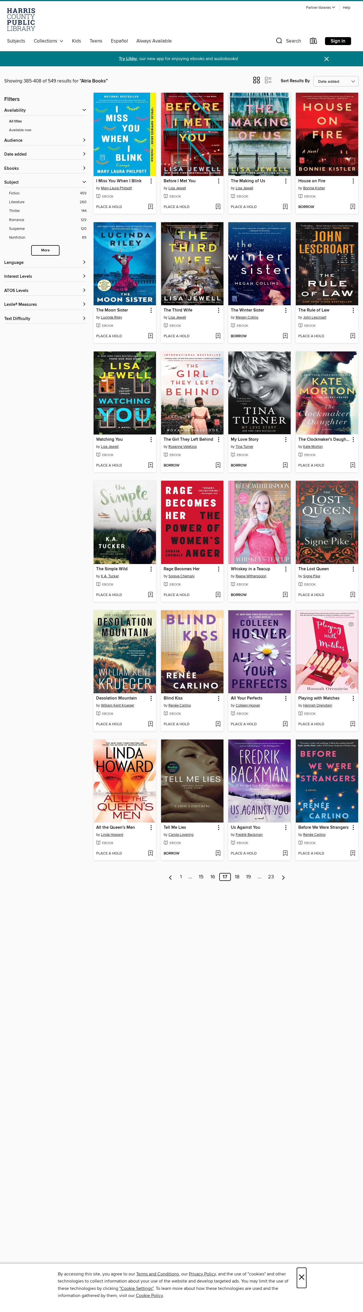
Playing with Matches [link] (318, 698)
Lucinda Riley (111, 317)
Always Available (154, 41)
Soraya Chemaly (181, 576)
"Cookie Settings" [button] (136, 1288)
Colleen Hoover (248, 705)
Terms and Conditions (157, 1274)
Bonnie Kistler (314, 188)
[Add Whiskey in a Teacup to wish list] (285, 595)
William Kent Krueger (117, 705)
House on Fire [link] (311, 181)
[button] (320, 8)
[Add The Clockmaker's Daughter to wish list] (352, 465)
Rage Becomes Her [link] (182, 569)
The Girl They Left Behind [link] (188, 439)
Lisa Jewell (177, 188)
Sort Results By (295, 81)
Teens (96, 41)
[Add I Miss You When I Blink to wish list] (150, 207)
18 (237, 877)
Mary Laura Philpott (116, 188)
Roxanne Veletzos (182, 446)
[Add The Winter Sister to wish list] (285, 336)
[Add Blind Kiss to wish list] (217, 724)
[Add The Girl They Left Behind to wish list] (217, 465)
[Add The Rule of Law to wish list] (352, 336)
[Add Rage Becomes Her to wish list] (217, 595)
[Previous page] (170, 877)
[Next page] (283, 877)
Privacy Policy (202, 1274)
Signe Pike (311, 576)
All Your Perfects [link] (246, 698)
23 (271, 877)
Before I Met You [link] (180, 181)
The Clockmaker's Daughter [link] (324, 439)
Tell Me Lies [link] (175, 827)
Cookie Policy (149, 1295)
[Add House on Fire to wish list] (352, 207)
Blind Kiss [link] (173, 698)
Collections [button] (47, 41)
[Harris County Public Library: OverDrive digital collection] (21, 19)
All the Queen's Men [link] (115, 827)
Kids (76, 41)
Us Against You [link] (245, 827)
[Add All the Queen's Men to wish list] (150, 853)
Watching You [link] (109, 439)
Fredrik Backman (249, 834)
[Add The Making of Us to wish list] (285, 207)
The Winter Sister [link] (247, 310)
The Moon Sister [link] (112, 310)
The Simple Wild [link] (112, 569)
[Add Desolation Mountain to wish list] (150, 724)
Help (346, 8)
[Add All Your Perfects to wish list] (285, 724)
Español (119, 41)
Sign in (338, 41)
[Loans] (313, 42)
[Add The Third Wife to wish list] (217, 336)
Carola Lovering (180, 834)
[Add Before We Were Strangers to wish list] (352, 853)
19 (248, 877)
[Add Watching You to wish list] (150, 465)
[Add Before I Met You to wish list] (217, 207)
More (45, 250)
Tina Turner (244, 446)
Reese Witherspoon (251, 576)
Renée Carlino (179, 705)
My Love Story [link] (245, 439)
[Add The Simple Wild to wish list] (150, 595)
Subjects (16, 41)
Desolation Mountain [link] (116, 698)
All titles (15, 121)
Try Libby (128, 59)
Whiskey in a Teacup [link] (250, 569)
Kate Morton (313, 446)
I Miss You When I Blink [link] (119, 181)
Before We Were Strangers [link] (323, 827)
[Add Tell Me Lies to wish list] (217, 853)
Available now (20, 130)
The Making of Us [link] (248, 181)
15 (201, 877)
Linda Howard (112, 834)
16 (212, 877)
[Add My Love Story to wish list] (285, 465)
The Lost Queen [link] (313, 569)
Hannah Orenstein (317, 705)
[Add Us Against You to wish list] (285, 853)
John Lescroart (314, 317)
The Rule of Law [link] (313, 310)
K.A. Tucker (110, 576)
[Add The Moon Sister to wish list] (150, 336)
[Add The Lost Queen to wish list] (352, 595)
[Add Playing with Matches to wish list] (352, 724)
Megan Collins (247, 317)
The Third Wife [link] (178, 310)
